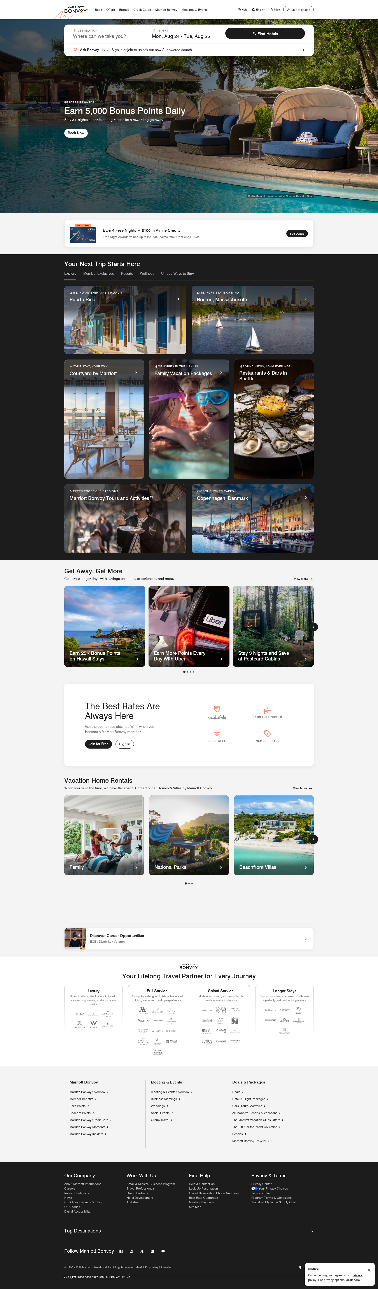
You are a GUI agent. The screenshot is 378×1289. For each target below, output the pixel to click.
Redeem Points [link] (80, 1113)
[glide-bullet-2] (190, 672)
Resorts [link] (237, 1134)
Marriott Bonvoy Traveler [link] (249, 1141)
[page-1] (186, 883)
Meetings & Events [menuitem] (195, 9)
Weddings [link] (158, 1106)
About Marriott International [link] (83, 1184)
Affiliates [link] (132, 1202)
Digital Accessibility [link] (77, 1211)
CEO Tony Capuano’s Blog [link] (83, 1202)
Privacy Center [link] (261, 1184)
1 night (162, 30)
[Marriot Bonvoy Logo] (189, 966)
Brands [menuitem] (124, 9)
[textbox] (110, 36)
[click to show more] (313, 839)
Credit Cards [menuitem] (142, 9)
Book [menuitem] (98, 9)
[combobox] (110, 34)
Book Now (76, 133)
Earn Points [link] (78, 1106)
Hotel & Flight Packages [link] (248, 1099)
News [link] (68, 1197)
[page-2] (189, 883)
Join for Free (98, 744)
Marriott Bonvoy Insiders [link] (86, 1134)
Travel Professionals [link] (141, 1188)
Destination (87, 30)
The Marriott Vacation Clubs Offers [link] (256, 1120)
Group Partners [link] (137, 1193)
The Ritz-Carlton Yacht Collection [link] (254, 1127)
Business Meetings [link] (164, 1099)
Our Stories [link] (72, 1207)
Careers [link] (69, 1188)
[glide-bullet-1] (187, 672)
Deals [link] (236, 1092)
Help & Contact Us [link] (202, 1184)
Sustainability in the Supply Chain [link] (274, 1202)
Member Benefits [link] (81, 1099)
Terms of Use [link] (260, 1193)
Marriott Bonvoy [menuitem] (166, 9)
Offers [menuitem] (110, 9)
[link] (241, 9)
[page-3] (192, 883)
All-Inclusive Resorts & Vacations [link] (254, 1113)
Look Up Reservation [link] (203, 1188)
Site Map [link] (195, 1207)
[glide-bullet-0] (184, 672)
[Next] (313, 627)
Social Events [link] (160, 1113)
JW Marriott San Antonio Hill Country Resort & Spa (281, 196)
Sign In (124, 744)
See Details (297, 233)
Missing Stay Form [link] (202, 1202)
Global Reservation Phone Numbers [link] (214, 1193)
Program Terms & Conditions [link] (271, 1197)
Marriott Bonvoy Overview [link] (87, 1092)
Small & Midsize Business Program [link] (151, 1184)
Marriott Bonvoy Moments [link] (87, 1127)
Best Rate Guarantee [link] (203, 1197)
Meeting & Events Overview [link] (170, 1092)
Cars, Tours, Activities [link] (247, 1106)
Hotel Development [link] (140, 1197)
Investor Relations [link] (76, 1193)
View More (301, 579)
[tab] (70, 275)
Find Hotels (267, 33)
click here (353, 1280)
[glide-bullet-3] (193, 672)
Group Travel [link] (160, 1120)
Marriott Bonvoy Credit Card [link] (89, 1120)
